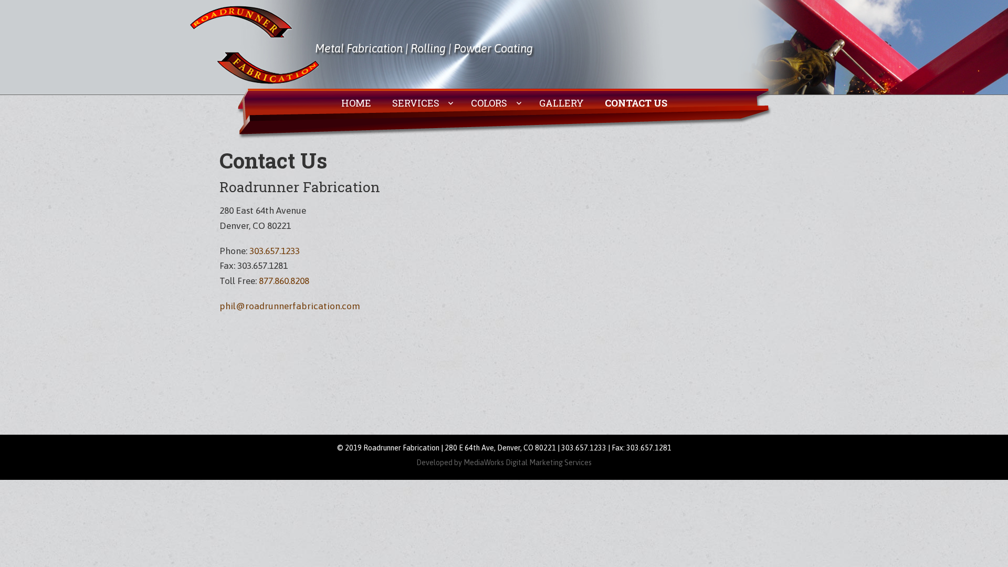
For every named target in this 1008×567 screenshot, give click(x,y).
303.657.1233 (274, 251)
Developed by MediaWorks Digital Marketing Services (504, 462)
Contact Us (636, 103)
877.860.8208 (284, 281)
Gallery (561, 103)
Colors (489, 103)
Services (415, 103)
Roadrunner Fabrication (254, 44)
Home (356, 103)
